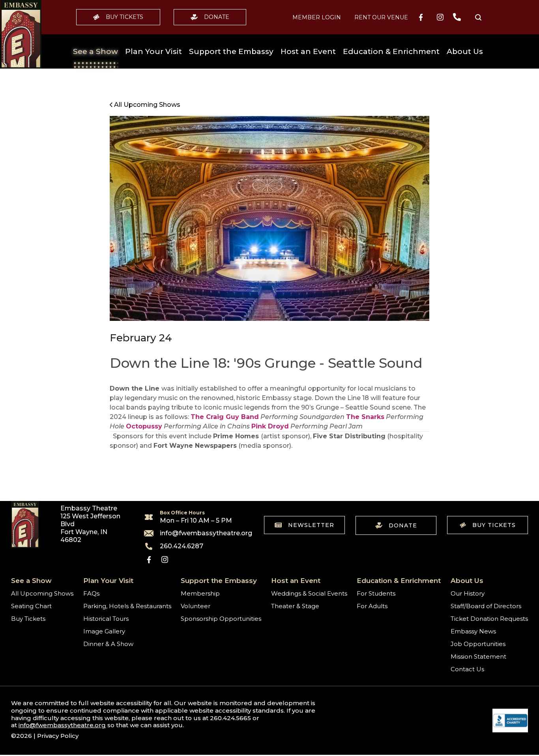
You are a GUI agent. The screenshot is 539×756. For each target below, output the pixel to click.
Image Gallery (104, 631)
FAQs (91, 593)
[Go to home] (20, 34)
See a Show (95, 51)
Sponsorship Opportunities (221, 618)
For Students (376, 593)
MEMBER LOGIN (316, 17)
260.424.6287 (181, 546)
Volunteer (195, 606)
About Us (465, 51)
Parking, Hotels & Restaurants (127, 606)
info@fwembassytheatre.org (201, 533)
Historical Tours (106, 618)
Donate (216, 16)
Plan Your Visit (153, 51)
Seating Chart (31, 606)
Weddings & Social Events (309, 593)
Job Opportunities (478, 644)
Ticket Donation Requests (489, 618)
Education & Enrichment (391, 51)
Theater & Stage (295, 606)
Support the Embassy (231, 51)
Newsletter (311, 525)
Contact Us (467, 669)
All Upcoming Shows (42, 593)
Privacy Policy (58, 735)
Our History (468, 593)
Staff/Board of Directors (486, 606)
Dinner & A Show (108, 644)
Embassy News (473, 631)
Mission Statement (478, 656)
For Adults (372, 606)
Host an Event (308, 51)
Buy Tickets (124, 16)
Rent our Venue (381, 17)
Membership (200, 593)
